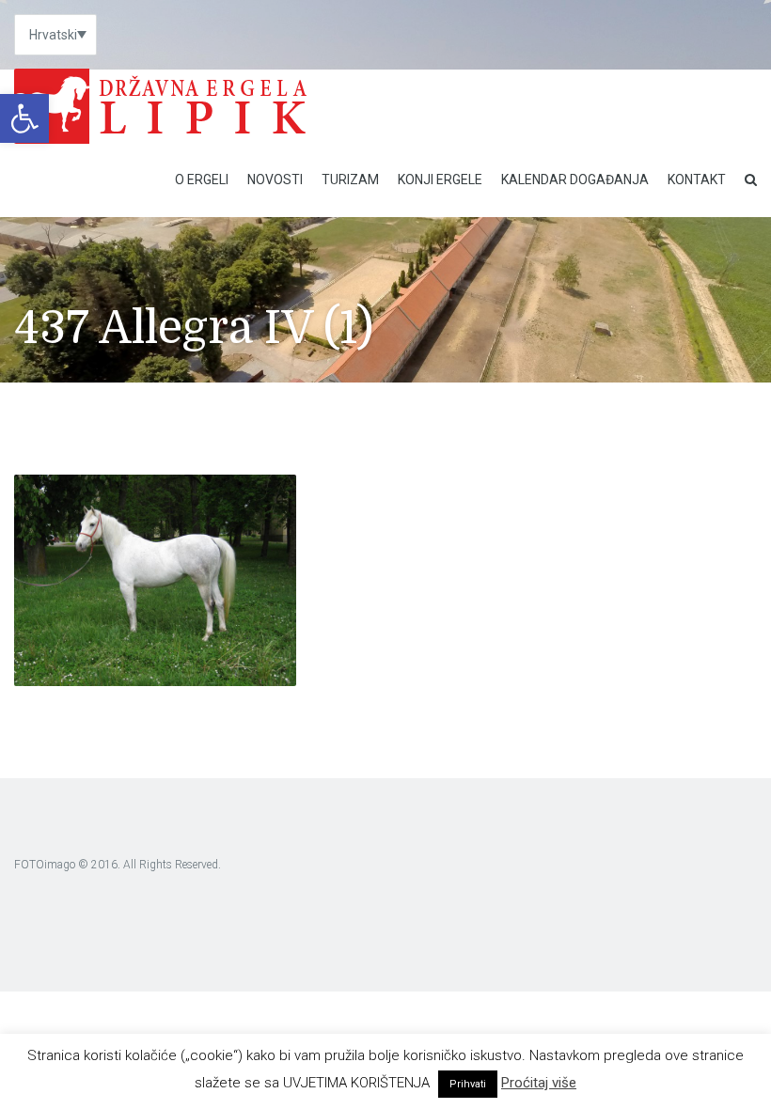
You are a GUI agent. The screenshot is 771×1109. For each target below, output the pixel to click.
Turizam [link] (350, 179)
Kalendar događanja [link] (575, 179)
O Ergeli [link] (201, 179)
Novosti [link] (275, 179)
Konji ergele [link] (440, 179)
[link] (24, 118)
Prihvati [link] (467, 1084)
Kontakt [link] (697, 179)
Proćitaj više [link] (538, 1082)
